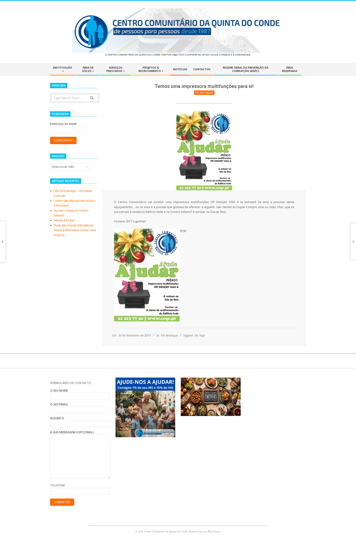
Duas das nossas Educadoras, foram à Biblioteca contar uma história (75, 230)
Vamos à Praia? (64, 220)
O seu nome (59, 391)
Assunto (57, 418)
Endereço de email (63, 124)
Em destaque (204, 92)
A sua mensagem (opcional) (72, 432)
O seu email (59, 404)
